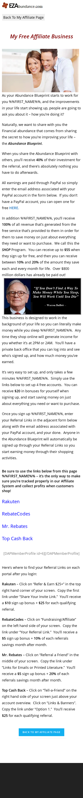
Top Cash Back (17, 538)
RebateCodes (16, 513)
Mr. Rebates (14, 526)
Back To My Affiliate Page (23, 17)
